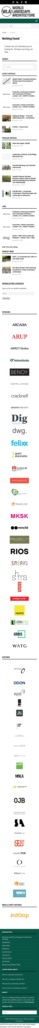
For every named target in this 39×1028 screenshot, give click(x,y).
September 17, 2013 (19, 185)
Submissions (6, 952)
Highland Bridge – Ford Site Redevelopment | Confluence (23, 117)
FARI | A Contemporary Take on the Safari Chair (24, 258)
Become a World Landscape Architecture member (17, 938)
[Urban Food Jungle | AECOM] (6, 145)
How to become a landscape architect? (14, 988)
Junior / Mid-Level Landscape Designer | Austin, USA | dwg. (23, 237)
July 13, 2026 (17, 274)
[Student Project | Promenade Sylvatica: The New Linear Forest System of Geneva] (6, 81)
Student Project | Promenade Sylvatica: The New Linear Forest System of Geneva (24, 81)
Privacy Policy (7, 958)
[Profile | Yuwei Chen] (6, 129)
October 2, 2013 (18, 146)
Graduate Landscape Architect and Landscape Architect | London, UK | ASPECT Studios (23, 94)
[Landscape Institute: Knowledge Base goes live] (6, 156)
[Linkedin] (17, 2)
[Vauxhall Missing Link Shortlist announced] (6, 167)
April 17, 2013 (18, 170)
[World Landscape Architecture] (18, 17)
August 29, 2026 (18, 85)
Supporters (6, 942)
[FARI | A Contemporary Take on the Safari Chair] (6, 259)
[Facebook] (22, 2)
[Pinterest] (26, 2)
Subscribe (6, 298)
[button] (36, 21)
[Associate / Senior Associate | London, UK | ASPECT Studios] (6, 107)
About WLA (6, 945)
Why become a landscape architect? (13, 984)
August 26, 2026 (18, 129)
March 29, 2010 (18, 159)
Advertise (5, 949)
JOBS (4, 206)
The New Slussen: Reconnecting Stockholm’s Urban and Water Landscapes (24, 270)
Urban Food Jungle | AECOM (21, 143)
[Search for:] (19, 26)
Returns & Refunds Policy (11, 965)
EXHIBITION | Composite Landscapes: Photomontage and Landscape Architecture (24, 193)
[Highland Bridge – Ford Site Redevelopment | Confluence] (6, 118)
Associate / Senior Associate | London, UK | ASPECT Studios (23, 106)
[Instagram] (13, 2)
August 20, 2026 (18, 261)
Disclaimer (6, 961)
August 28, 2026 (18, 98)
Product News (8, 251)
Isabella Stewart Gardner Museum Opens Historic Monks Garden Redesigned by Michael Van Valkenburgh (24, 179)
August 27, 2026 (18, 120)
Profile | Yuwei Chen (20, 127)
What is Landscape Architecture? (12, 975)
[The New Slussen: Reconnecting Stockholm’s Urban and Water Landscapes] (6, 270)
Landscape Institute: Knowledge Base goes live (24, 155)
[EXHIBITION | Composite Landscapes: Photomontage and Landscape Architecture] (6, 193)
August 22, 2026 (18, 240)
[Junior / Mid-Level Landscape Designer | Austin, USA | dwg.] (6, 238)
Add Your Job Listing (10, 247)
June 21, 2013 (17, 198)
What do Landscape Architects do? (13, 979)
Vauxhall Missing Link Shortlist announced (23, 166)
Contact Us (6, 955)
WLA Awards (29, 1002)
